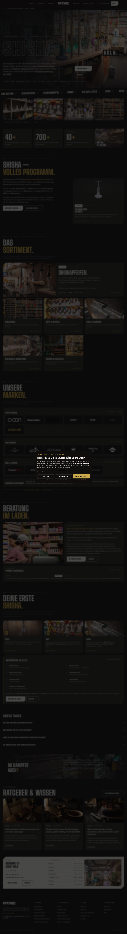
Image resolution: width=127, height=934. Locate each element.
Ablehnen (46, 476)
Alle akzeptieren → (81, 476)
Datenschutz (62, 470)
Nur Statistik (63, 476)
